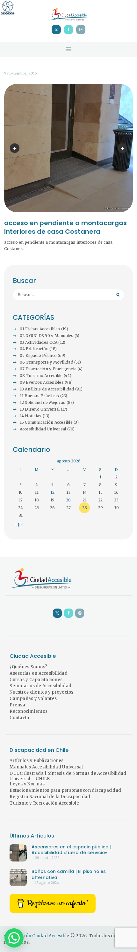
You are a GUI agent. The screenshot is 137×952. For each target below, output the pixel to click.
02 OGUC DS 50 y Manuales (47, 335)
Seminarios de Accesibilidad (40, 685)
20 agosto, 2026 (47, 858)
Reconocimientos (28, 711)
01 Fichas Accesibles (40, 329)
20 (68, 500)
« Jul (18, 524)
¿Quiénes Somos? (28, 667)
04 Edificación (34, 348)
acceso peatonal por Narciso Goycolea (125, 148)
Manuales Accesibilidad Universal (46, 767)
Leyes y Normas (27, 784)
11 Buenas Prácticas (39, 395)
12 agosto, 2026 (47, 883)
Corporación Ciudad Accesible (36, 936)
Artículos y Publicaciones (36, 760)
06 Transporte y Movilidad (46, 362)
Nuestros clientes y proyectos (41, 692)
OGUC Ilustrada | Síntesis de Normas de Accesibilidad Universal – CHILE (68, 776)
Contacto (19, 717)
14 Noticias (31, 415)
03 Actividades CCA (39, 342)
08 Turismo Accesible (41, 375)
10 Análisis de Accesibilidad (47, 389)
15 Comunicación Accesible (46, 422)
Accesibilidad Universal (43, 429)
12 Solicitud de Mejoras (43, 402)
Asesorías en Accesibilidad (39, 673)
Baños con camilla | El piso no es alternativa (69, 874)
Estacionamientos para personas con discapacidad (65, 790)
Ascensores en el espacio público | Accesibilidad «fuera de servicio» (71, 850)
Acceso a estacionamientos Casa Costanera (16, 148)
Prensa (17, 705)
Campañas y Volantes (33, 698)
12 (52, 492)
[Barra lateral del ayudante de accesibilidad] (7, 7)
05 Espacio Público (38, 355)
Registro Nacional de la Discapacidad (50, 796)
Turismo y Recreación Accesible (44, 803)
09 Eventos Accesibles (42, 382)
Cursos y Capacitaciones (36, 679)
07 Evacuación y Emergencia (48, 368)
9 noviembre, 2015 (20, 73)
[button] (14, 938)
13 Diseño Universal (40, 409)
